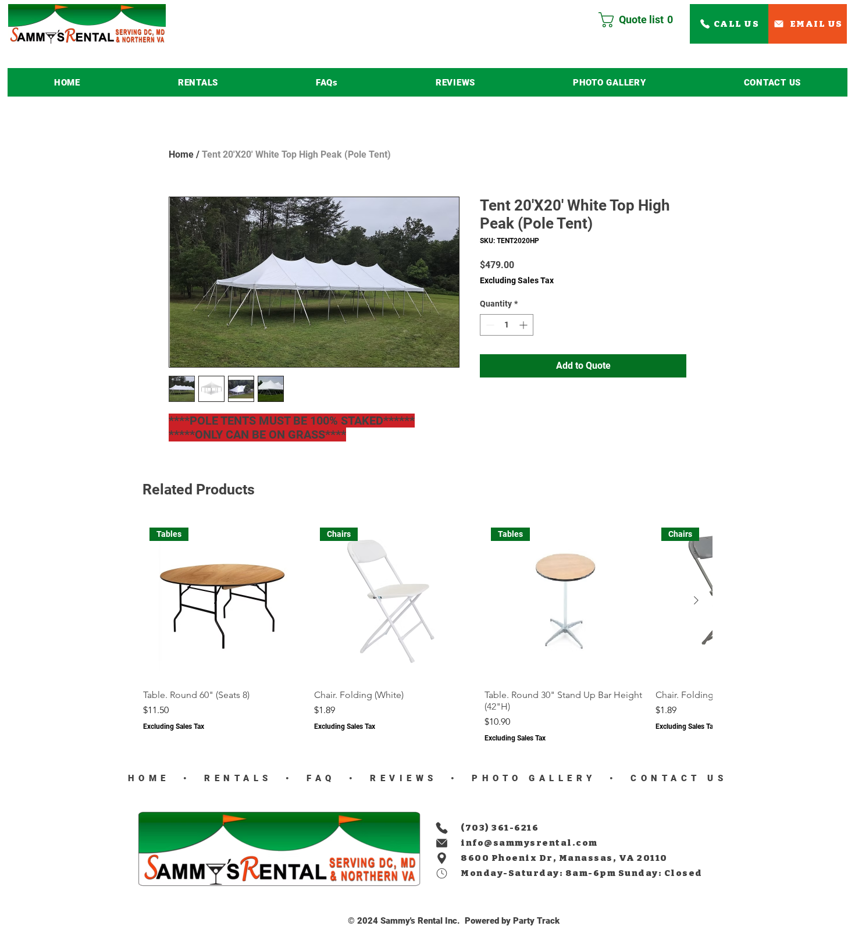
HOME (149, 778)
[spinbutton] (506, 325)
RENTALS (238, 778)
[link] (640, 19)
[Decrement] (489, 325)
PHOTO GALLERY (534, 778)
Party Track (536, 921)
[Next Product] (696, 600)
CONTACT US (676, 778)
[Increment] (524, 325)
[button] (198, 82)
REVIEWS (400, 778)
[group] (427, 632)
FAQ (318, 778)
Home (181, 154)
